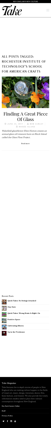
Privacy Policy (7, 416)
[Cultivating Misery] (4, 327)
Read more (25, 143)
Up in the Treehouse (16, 332)
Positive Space (13, 319)
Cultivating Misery (15, 326)
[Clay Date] (4, 308)
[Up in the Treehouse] (4, 333)
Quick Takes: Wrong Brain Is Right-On (23, 313)
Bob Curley (37, 124)
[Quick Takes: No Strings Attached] (4, 302)
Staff (3, 411)
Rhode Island (27, 127)
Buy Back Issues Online (11, 406)
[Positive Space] (4, 320)
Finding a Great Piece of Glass (25, 116)
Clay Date (11, 307)
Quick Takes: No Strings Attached (21, 301)
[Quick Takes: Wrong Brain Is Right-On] (4, 314)
